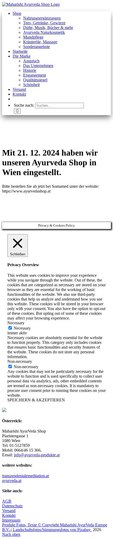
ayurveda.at (11, 480)
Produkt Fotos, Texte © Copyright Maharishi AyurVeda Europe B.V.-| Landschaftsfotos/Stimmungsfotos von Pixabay (54, 527)
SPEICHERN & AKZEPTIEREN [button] (36, 400)
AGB (6, 501)
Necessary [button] (15, 323)
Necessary (22, 328)
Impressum (11, 520)
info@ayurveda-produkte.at (37, 455)
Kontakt (9, 515)
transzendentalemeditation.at (25, 476)
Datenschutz (12, 506)
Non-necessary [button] (19, 361)
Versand (9, 510)
